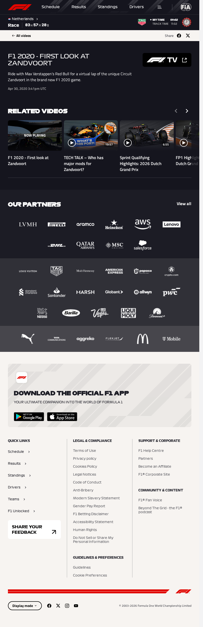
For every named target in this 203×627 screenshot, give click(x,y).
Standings (108, 7)
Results (79, 7)
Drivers (136, 7)
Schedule (51, 7)
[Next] (186, 110)
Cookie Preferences (90, 575)
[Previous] (176, 110)
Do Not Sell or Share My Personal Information (93, 539)
